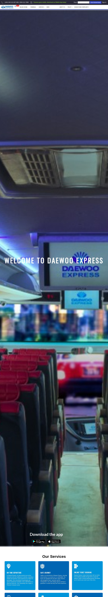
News (48, 7)
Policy (69, 7)
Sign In (104, 2)
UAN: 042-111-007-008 (12, 2)
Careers (54, 7)
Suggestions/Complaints (81, 7)
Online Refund (23, 7)
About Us (62, 7)
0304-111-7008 (24, 2)
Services (41, 7)
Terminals (33, 7)
